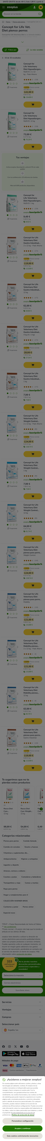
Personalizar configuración (22, 1121)
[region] (22, 1108)
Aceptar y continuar (22, 1128)
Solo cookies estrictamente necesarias (22, 1136)
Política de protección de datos (23, 1115)
